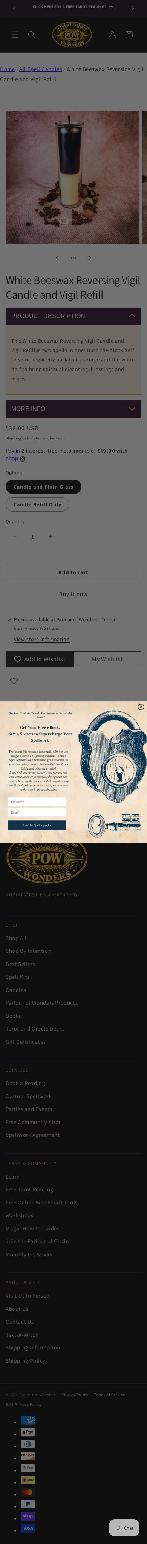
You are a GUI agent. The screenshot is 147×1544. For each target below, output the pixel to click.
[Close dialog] (141, 706)
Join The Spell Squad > (37, 825)
